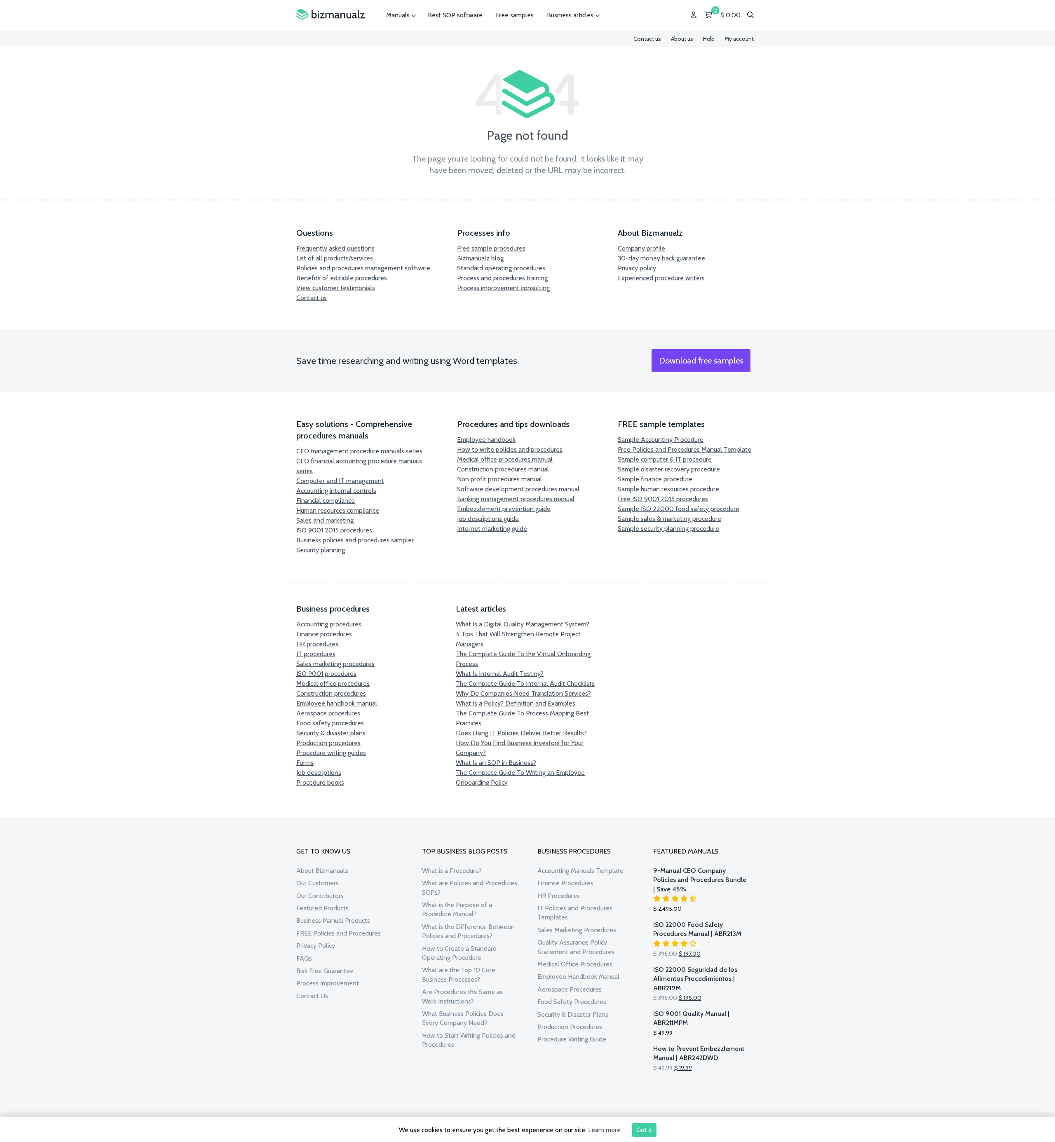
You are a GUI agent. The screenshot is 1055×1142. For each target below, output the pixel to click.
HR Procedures (558, 896)
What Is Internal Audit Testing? (500, 674)
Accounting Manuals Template (580, 871)
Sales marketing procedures (335, 664)
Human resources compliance (337, 510)
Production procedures (328, 743)
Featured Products (322, 908)
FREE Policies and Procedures (338, 933)
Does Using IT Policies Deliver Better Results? (521, 733)
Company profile (641, 248)
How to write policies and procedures (510, 449)
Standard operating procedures (501, 268)
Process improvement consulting (503, 288)
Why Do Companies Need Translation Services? (523, 693)
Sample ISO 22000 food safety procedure (678, 509)
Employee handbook (486, 439)
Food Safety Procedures (571, 1002)
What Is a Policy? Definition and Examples (515, 703)
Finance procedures (324, 634)
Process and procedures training (502, 278)
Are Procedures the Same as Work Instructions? (462, 996)
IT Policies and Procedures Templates (574, 912)
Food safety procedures (330, 723)
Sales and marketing (325, 520)
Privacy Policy (315, 946)
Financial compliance (325, 500)
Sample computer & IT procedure (665, 459)
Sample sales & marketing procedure (669, 519)
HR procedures (317, 644)
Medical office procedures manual (505, 459)
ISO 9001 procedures (326, 674)
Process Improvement (327, 983)
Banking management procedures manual (515, 499)
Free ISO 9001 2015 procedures (663, 499)
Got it (644, 1130)
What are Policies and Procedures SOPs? (469, 887)
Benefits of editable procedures (341, 278)
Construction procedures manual (503, 469)
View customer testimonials (335, 288)
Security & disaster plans (331, 733)
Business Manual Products (333, 920)
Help (709, 38)
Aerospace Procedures (569, 989)
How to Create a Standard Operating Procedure (459, 953)
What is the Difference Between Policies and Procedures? (468, 931)
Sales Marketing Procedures (576, 930)
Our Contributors (320, 896)
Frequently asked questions (335, 248)
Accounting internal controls (336, 491)
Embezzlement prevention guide (504, 509)
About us (682, 38)
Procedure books (320, 782)
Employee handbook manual (336, 703)
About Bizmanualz (322, 871)
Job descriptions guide (488, 519)
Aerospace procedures (328, 713)
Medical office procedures (333, 683)
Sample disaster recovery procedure (669, 469)
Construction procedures (331, 693)
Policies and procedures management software (363, 268)
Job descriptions (318, 772)
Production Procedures (569, 1027)
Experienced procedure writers (661, 278)
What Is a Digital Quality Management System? (522, 624)
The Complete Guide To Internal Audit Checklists (525, 683)
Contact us (647, 38)
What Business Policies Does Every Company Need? (463, 1018)
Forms (305, 763)
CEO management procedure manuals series (359, 451)
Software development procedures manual (518, 489)
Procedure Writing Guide (571, 1039)
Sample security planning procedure (668, 528)
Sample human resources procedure (668, 489)
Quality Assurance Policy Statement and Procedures (575, 946)
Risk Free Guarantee (325, 971)
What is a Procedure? (452, 871)
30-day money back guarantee (661, 258)
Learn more (604, 1130)
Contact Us (312, 996)
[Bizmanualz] (330, 15)
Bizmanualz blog (480, 258)
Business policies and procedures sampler (355, 540)
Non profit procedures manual (499, 479)
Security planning (320, 550)
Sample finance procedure (655, 479)
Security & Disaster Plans (572, 1014)
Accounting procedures (328, 624)
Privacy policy (637, 268)
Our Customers (317, 883)
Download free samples (701, 361)
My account (739, 38)
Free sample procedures (491, 248)
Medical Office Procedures (574, 964)
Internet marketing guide (492, 528)
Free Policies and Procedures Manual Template (684, 449)
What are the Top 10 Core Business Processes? (458, 974)
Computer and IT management (340, 481)
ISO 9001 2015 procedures (334, 530)
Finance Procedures (565, 883)
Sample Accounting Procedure (660, 439)
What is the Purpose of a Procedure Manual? (457, 909)
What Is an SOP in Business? (496, 763)
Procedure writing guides (331, 753)
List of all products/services (334, 258)
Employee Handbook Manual (578, 976)
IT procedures (315, 654)
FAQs (304, 958)
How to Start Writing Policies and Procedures (469, 1040)
